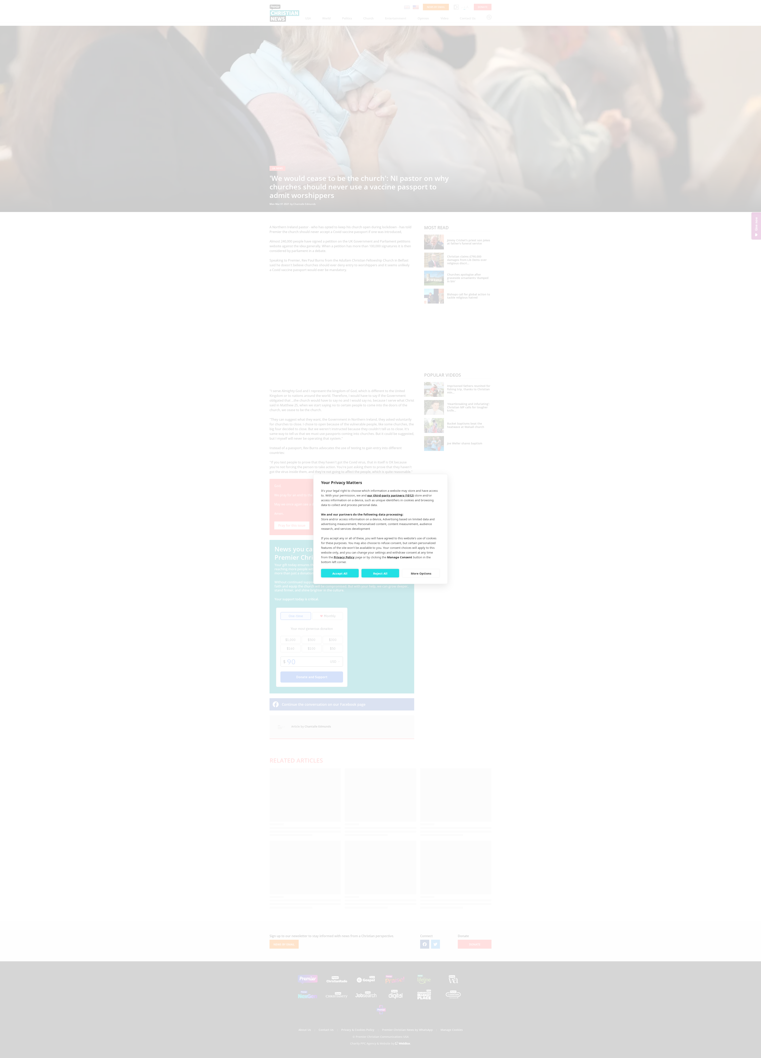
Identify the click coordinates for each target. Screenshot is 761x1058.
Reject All (380, 573)
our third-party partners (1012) (390, 495)
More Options (421, 573)
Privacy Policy (344, 557)
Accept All (339, 573)
